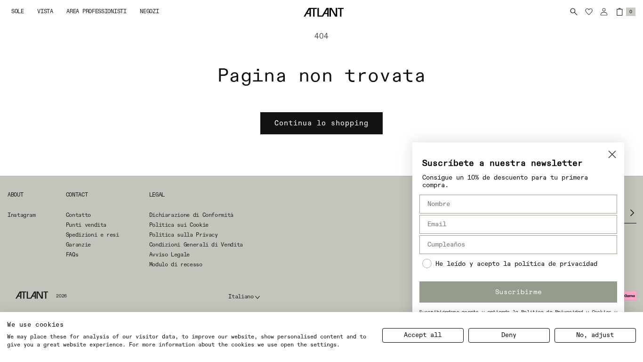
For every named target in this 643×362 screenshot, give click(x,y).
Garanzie (78, 245)
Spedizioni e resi (92, 235)
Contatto (78, 215)
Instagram (22, 215)
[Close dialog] (612, 154)
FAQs (72, 255)
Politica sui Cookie (179, 225)
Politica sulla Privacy (183, 235)
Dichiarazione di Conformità (191, 215)
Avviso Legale (169, 255)
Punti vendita (86, 225)
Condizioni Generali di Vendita (196, 245)
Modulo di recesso (175, 265)
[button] (18, 12)
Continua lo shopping (321, 123)
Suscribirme (518, 291)
